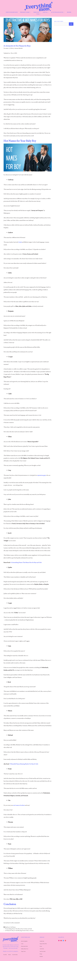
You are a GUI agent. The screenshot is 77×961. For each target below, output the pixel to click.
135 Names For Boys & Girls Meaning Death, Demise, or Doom (19, 930)
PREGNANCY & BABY (25, 12)
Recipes (41, 946)
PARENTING (36, 12)
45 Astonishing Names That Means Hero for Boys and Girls (26, 562)
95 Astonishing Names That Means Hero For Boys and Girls (18, 929)
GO (71, 24)
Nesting (41, 953)
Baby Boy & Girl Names (10, 927)
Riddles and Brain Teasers (24, 948)
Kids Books (41, 956)
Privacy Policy (5, 954)
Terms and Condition (15, 954)
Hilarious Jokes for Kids (24, 946)
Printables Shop (42, 941)
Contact (22, 943)
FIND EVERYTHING (58, 21)
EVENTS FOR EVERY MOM (12, 12)
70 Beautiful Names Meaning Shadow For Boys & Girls (24, 764)
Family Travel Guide (42, 951)
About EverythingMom (24, 941)
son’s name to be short (19, 805)
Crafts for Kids (42, 948)
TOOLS (37, 14)
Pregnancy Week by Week (43, 943)
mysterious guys (41, 475)
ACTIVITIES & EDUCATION (57, 12)
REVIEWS (69, 12)
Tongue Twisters (23, 951)
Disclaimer (9, 954)
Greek (20, 242)
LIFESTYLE (45, 12)
